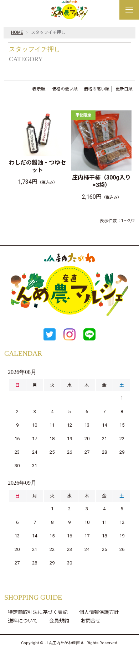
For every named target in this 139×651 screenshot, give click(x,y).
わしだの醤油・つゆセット (37, 166)
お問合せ (91, 620)
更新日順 (124, 89)
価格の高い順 (96, 89)
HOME (17, 32)
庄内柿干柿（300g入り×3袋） (101, 181)
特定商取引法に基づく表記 (38, 612)
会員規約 (59, 620)
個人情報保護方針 (99, 612)
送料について (23, 620)
